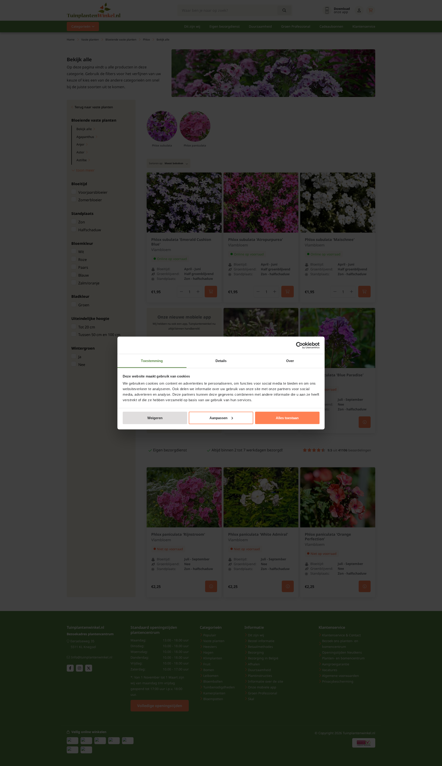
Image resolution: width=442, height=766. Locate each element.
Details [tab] (221, 361)
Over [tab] (290, 361)
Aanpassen (218, 418)
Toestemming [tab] (152, 361)
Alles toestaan (287, 418)
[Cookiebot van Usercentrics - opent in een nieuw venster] (299, 345)
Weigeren (155, 418)
